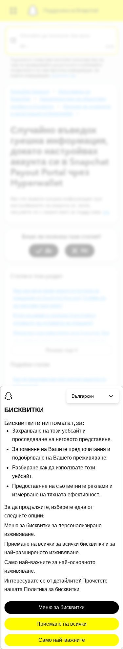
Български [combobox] (83, 396)
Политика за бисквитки (51, 589)
